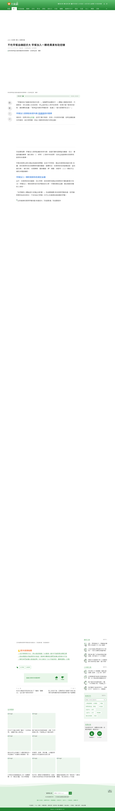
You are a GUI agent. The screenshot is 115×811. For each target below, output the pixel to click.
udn (9, 40)
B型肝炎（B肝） (90, 709)
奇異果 (41, 113)
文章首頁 (70, 800)
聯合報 (61, 3)
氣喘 (95, 716)
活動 (97, 9)
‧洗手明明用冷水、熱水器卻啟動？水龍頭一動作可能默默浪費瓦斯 (42, 653)
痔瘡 (101, 703)
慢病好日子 (69, 9)
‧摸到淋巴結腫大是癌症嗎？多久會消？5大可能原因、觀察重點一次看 (44, 659)
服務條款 (50, 805)
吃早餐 (31, 117)
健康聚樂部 (46, 800)
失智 (55, 9)
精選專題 (53, 800)
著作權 (55, 805)
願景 (93, 3)
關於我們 (77, 805)
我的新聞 (99, 3)
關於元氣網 (39, 800)
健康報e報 (49, 793)
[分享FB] (10, 103)
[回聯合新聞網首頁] (9, 4)
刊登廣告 (31, 805)
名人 (87, 9)
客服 (39, 805)
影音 (38, 9)
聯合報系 (67, 805)
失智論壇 (21, 9)
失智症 (101, 706)
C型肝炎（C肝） (90, 712)
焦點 (8, 9)
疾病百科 (59, 800)
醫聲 (61, 9)
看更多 (105, 639)
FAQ (36, 805)
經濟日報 (67, 3)
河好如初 (75, 3)
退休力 (50, 9)
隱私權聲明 (60, 805)
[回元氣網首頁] (14, 4)
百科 (33, 9)
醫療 (27, 9)
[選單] (107, 3)
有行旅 (88, 3)
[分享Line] (10, 108)
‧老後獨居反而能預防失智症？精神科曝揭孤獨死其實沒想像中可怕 (42, 656)
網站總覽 (83, 805)
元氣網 (13, 40)
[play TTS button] (23, 96)
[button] (106, 8)
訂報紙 (72, 805)
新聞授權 (44, 805)
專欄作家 (76, 800)
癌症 (76, 9)
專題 (92, 9)
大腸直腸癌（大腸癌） (92, 703)
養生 (14, 9)
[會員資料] (104, 3)
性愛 (81, 9)
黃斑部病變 (89, 716)
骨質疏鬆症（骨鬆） (91, 706)
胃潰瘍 (99, 712)
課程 (43, 9)
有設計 (82, 3)
